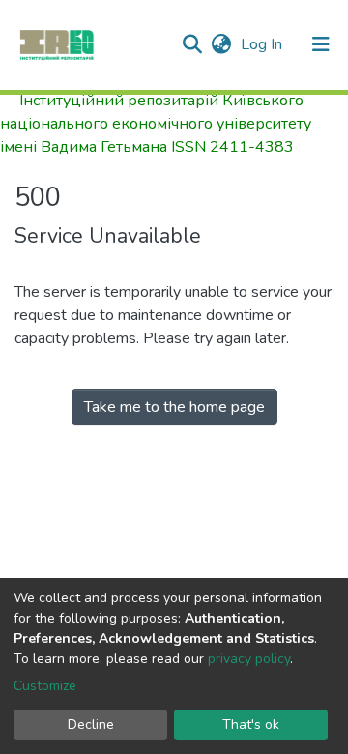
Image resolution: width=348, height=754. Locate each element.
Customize (45, 686)
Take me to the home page (174, 407)
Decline (91, 724)
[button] (221, 44)
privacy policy (249, 659)
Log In (263, 44)
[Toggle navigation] (321, 44)
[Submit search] (192, 44)
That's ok (250, 724)
